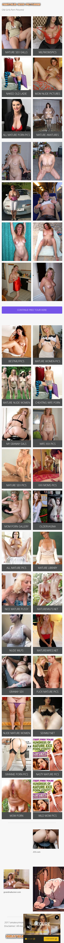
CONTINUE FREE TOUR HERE (32, 309)
